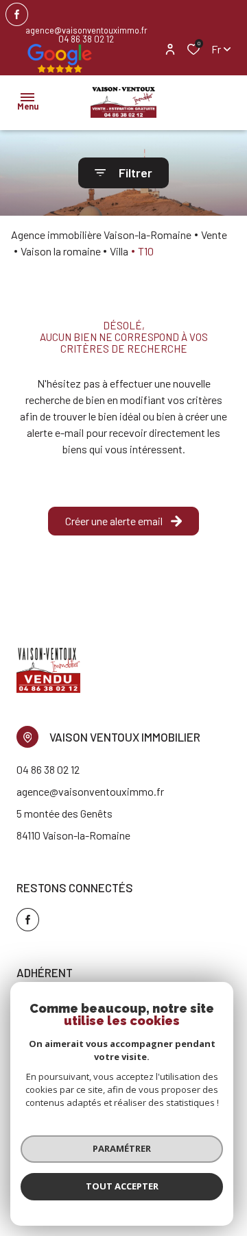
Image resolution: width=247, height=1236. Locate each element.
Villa (119, 250)
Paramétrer (122, 1148)
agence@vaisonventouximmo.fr (86, 30)
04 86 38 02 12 (86, 39)
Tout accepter (122, 1186)
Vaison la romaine (61, 250)
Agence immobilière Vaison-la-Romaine (101, 234)
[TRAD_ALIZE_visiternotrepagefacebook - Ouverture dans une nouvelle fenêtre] (16, 14)
